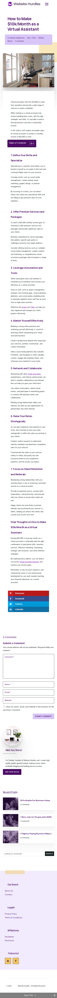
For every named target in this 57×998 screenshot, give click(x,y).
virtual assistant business (29, 562)
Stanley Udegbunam (17, 38)
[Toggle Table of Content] (30, 143)
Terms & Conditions (13, 917)
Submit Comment (43, 716)
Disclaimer (9, 936)
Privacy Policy (11, 914)
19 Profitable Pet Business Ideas (35, 800)
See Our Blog (12, 772)
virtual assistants (34, 374)
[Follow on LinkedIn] (8, 961)
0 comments (19, 41)
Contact (8, 894)
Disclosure (9, 940)
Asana (24, 307)
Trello (32, 307)
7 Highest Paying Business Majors (36, 833)
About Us (9, 891)
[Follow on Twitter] (16, 961)
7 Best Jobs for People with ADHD (36, 817)
